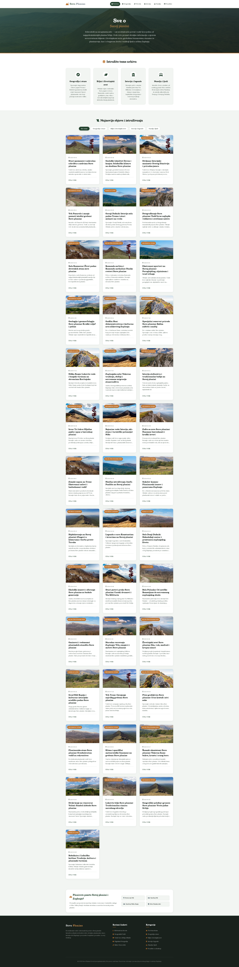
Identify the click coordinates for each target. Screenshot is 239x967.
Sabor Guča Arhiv (120, 945)
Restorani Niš (129, 898)
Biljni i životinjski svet (118, 129)
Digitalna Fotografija (121, 941)
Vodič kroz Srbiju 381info (123, 938)
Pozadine (169, 4)
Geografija (127, 4)
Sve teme (84, 129)
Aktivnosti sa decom (120, 930)
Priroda (138, 4)
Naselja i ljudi (153, 129)
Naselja (158, 4)
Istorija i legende (137, 129)
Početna (116, 4)
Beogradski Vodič (120, 934)
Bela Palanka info (155, 904)
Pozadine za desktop (154, 948)
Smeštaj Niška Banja (132, 904)
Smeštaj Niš (154, 898)
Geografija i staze (99, 129)
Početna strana (153, 930)
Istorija (148, 4)
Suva (77, 3)
